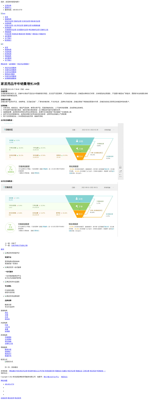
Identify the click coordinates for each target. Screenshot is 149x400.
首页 (6, 17)
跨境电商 (8, 27)
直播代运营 (28, 25)
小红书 (7, 327)
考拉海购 (8, 341)
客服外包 (42, 34)
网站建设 (12, 371)
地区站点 (64, 377)
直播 (6, 329)
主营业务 (8, 5)
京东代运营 (26, 21)
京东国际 (8, 339)
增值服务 (8, 32)
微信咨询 (11, 398)
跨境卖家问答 (50, 371)
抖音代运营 (9, 25)
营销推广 (29, 34)
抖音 (6, 325)
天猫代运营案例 (10, 70)
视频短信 (58, 371)
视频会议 (79, 371)
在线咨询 (4, 398)
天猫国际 (8, 337)
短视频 (7, 331)
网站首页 (4, 64)
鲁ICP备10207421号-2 (51, 377)
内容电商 (8, 23)
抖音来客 (8, 34)
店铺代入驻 (44, 30)
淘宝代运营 (9, 21)
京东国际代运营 (22, 30)
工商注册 (86, 371)
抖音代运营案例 (10, 76)
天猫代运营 (17, 21)
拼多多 (7, 319)
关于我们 (8, 38)
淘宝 (6, 313)
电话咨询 (18, 398)
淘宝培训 (93, 371)
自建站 (64, 371)
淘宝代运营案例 (23, 64)
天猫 (6, 315)
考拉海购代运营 (34, 30)
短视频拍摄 (36, 25)
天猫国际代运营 (10, 30)
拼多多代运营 (35, 21)
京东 (6, 317)
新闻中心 (8, 7)
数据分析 (22, 34)
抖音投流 (15, 34)
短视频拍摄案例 (10, 78)
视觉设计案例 (10, 74)
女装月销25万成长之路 (19, 245)
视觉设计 (35, 34)
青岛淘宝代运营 (22, 371)
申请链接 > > (101, 371)
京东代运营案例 (10, 72)
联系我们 (8, 40)
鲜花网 (30, 371)
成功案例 (8, 36)
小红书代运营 (18, 25)
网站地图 (4, 380)
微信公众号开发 (39, 371)
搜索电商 (8, 19)
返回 (2, 249)
